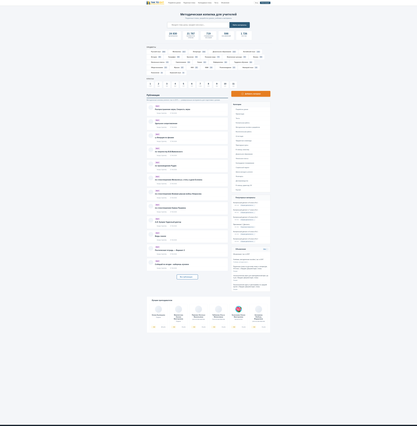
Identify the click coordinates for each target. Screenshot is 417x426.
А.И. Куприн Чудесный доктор (168, 222)
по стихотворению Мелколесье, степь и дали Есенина (178, 180)
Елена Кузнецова (158, 315)
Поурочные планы (189, 3)
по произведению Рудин (165, 166)
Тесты (216, 3)
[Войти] (251, 3)
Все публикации (186, 277)
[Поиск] (247, 3)
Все (265, 249)
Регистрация (265, 3)
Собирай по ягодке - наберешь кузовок (172, 264)
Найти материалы (240, 25)
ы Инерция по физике (164, 137)
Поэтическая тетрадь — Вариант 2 (170, 250)
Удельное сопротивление (166, 123)
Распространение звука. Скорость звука (172, 109)
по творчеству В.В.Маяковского (169, 152)
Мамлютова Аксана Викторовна (178, 317)
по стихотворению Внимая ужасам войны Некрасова (178, 194)
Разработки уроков (174, 3)
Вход (256, 3)
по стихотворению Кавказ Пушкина (170, 208)
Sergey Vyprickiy (161, 113)
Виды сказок (160, 236)
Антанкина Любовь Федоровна (258, 317)
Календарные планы (205, 3)
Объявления (225, 3)
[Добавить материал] (244, 3)
